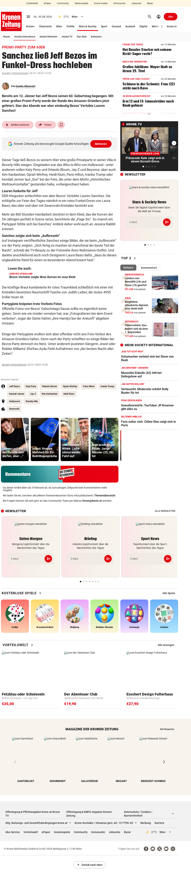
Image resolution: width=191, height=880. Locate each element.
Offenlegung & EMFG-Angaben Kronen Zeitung (89, 813)
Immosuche (119, 3)
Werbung (145, 822)
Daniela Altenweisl (25, 86)
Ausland (130, 26)
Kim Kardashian (49, 394)
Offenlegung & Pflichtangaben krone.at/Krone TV (32, 813)
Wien (59, 26)
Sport (104, 26)
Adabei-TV (67, 36)
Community (63, 3)
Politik (70, 26)
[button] (162, 26)
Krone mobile (100, 3)
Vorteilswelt (32, 3)
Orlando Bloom (49, 386)
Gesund (116, 26)
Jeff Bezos (14, 386)
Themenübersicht (104, 495)
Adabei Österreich (48, 36)
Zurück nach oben (89, 865)
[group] (15, 439)
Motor (155, 26)
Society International (24, 36)
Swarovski (14, 409)
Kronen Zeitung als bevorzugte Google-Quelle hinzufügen (60, 144)
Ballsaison (96, 36)
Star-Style (82, 36)
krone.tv (172, 26)
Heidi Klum (68, 394)
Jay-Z (33, 394)
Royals (6, 36)
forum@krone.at (92, 500)
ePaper (47, 3)
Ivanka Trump (107, 386)
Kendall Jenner (16, 394)
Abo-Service (12, 832)
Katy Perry (31, 386)
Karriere (159, 822)
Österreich (45, 26)
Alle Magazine (167, 729)
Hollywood (14, 401)
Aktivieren (101, 143)
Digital (143, 26)
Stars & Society (87, 26)
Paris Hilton (89, 386)
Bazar (150, 3)
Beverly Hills (32, 401)
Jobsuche (136, 3)
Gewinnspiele (81, 3)
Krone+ (30, 26)
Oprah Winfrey (70, 386)
